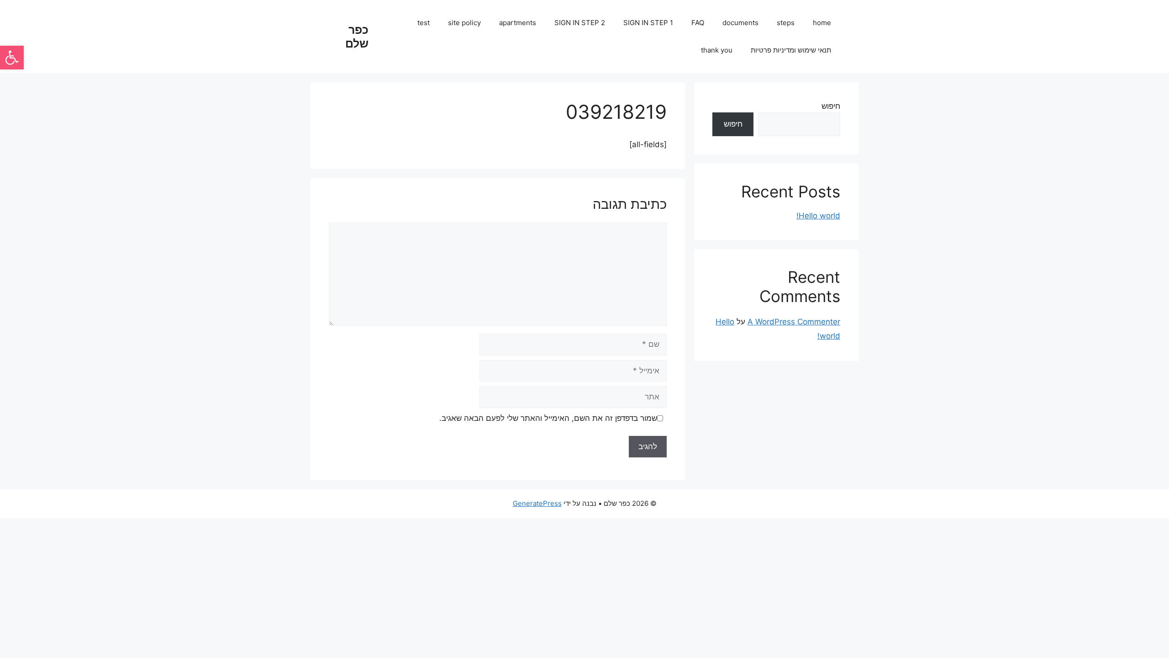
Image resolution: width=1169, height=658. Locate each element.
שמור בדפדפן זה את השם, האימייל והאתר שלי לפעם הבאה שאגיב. (548, 418)
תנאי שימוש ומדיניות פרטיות (791, 50)
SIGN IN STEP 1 (648, 22)
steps (786, 22)
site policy (464, 22)
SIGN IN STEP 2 (579, 22)
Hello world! (818, 215)
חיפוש (830, 106)
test (423, 22)
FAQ (697, 22)
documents (740, 22)
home (822, 22)
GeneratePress (537, 503)
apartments (517, 22)
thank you (716, 50)
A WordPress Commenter (794, 321)
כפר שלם (357, 36)
